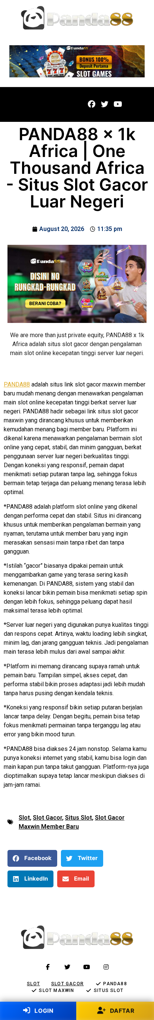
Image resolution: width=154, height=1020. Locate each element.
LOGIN (43, 1010)
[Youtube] (117, 104)
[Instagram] (106, 967)
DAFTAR (121, 1010)
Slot (24, 817)
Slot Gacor (47, 817)
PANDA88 (17, 384)
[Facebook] (91, 104)
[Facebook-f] (48, 967)
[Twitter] (104, 104)
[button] (21, 104)
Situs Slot (78, 817)
